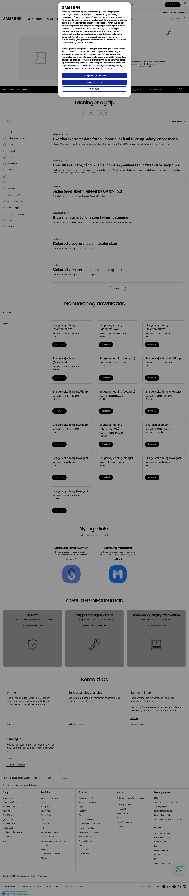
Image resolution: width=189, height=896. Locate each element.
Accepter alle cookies (94, 76)
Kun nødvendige (94, 82)
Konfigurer (94, 89)
